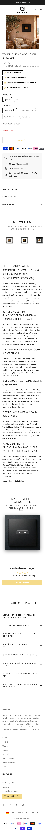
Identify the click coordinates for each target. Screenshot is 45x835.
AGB (4, 779)
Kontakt (5, 742)
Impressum (6, 787)
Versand (5, 746)
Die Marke (6, 754)
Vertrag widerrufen (12, 796)
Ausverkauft (22, 140)
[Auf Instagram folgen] (10, 805)
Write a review (22, 582)
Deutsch (33, 813)
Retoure (5, 750)
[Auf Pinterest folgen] (17, 805)
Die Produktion (8, 758)
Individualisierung (9, 762)
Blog (4, 766)
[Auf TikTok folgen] (23, 805)
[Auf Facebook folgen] (3, 805)
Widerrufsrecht (8, 783)
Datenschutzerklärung (10, 791)
